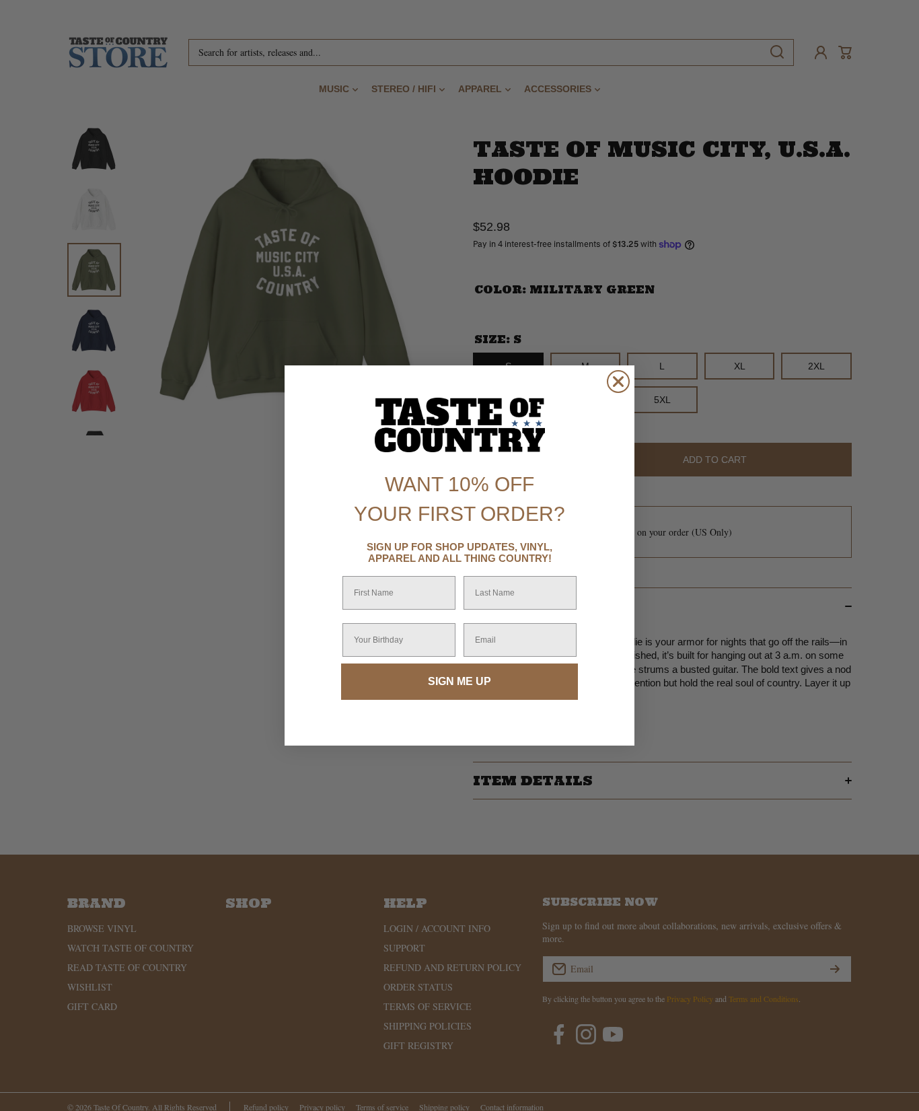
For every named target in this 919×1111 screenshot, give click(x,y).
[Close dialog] (618, 381)
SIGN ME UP (459, 681)
